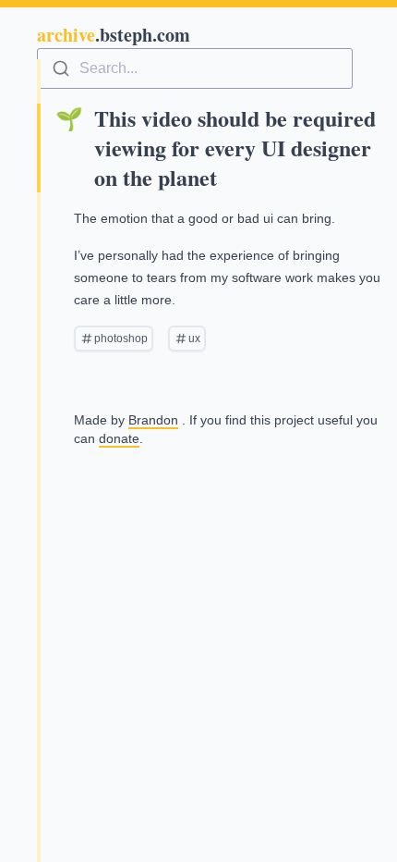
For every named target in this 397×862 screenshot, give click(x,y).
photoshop (121, 338)
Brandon (153, 420)
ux (194, 338)
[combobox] (195, 68)
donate (119, 438)
